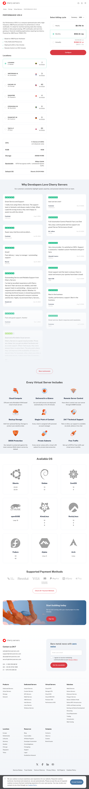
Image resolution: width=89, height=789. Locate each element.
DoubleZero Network (30, 755)
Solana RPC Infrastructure (74, 702)
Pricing (10, 9)
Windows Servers (29, 708)
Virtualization (70, 719)
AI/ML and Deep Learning (74, 705)
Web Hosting (70, 722)
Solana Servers (71, 691)
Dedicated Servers (8, 688)
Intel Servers (27, 702)
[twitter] (36, 764)
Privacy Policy (51, 770)
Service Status (17, 770)
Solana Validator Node (73, 699)
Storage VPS (48, 691)
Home (5, 9)
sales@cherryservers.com (11, 651)
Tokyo (4, 752)
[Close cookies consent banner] (5, 779)
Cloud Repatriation (72, 713)
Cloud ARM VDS (49, 697)
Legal (25, 752)
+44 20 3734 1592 (12, 667)
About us (47, 736)
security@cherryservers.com (12, 659)
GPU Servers (27, 694)
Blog (25, 733)
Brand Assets (49, 741)
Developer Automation (30, 741)
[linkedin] (47, 764)
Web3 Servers (28, 697)
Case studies (27, 736)
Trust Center (28, 770)
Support (26, 749)
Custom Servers (28, 691)
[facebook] (42, 764)
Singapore (6, 749)
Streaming (69, 710)
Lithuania (5, 738)
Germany (5, 741)
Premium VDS (49, 699)
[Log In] (81, 3)
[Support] (78, 3)
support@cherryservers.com (12, 654)
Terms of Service (39, 770)
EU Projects (61, 770)
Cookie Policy (32, 785)
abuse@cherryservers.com (11, 656)
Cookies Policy (71, 770)
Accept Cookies (77, 782)
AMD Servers (27, 699)
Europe (5, 733)
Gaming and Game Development (76, 708)
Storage (5, 694)
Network (5, 697)
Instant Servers (28, 688)
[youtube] (52, 764)
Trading (69, 716)
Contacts (47, 733)
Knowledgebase (28, 744)
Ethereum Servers (72, 694)
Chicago (5, 747)
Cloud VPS (48, 688)
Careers (47, 738)
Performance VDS (50, 702)
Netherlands (6, 736)
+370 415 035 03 (10, 670)
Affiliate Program (29, 738)
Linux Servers (28, 705)
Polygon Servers (71, 697)
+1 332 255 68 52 (11, 664)
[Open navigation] (85, 3)
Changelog (27, 747)
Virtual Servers (18, 9)
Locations (6, 729)
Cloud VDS (48, 694)
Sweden (5, 744)
